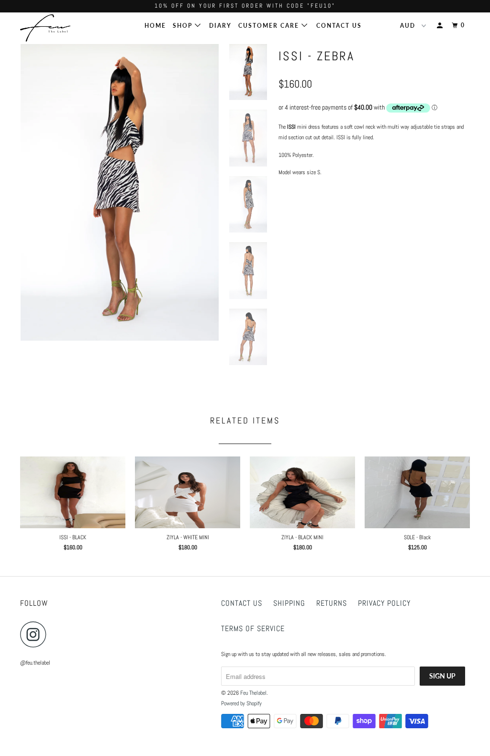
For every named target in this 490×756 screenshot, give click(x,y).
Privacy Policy (384, 603)
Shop (184, 25)
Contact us (241, 603)
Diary (220, 25)
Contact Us (339, 25)
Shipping (289, 603)
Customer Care (269, 25)
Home (155, 25)
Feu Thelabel (253, 693)
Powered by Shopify (241, 703)
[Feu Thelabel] (58, 28)
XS (290, 210)
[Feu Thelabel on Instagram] (36, 634)
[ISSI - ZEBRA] (119, 193)
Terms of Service (253, 628)
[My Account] (440, 25)
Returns (331, 603)
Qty (283, 232)
